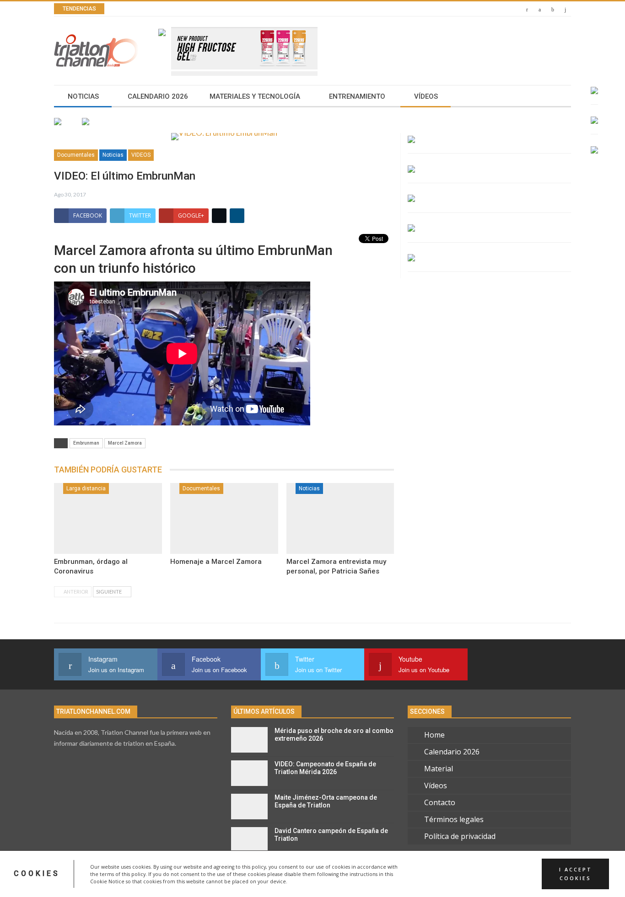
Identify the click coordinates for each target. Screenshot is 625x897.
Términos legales (454, 819)
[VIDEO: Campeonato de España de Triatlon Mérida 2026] (249, 773)
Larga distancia (86, 488)
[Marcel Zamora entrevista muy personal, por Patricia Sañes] (340, 518)
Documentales (76, 155)
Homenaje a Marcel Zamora (216, 561)
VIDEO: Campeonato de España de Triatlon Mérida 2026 (325, 767)
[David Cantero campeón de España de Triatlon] (249, 840)
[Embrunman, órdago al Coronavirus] (108, 518)
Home (434, 735)
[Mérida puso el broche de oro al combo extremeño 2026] (249, 740)
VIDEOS (141, 155)
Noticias (83, 96)
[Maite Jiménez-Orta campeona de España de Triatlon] (249, 806)
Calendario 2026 (158, 96)
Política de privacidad (460, 836)
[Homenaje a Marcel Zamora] (224, 518)
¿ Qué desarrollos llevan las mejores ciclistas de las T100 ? (234, 8)
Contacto (439, 802)
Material (438, 769)
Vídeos (426, 96)
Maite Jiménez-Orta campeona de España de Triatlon (326, 801)
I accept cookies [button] (575, 873)
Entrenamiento (357, 96)
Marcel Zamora (125, 443)
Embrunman (86, 443)
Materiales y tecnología (255, 96)
